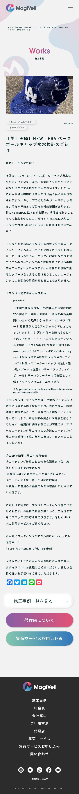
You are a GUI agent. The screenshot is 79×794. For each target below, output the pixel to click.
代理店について (39, 620)
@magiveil (18, 300)
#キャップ (26, 382)
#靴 (15, 369)
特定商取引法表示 (39, 778)
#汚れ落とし (60, 375)
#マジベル (55, 351)
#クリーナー (42, 375)
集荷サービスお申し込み (39, 638)
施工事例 (39, 700)
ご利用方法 (39, 723)
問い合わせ (39, 753)
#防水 (32, 357)
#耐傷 (24, 363)
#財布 (55, 382)
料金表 (39, 707)
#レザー (44, 369)
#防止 (61, 363)
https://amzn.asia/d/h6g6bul (29, 548)
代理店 (39, 730)
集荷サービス (39, 738)
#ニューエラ (42, 382)
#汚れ (52, 357)
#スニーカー (36, 363)
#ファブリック (60, 369)
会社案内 (39, 715)
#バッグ (51, 363)
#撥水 (24, 357)
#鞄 (68, 363)
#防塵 (34, 369)
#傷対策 (42, 357)
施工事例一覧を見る (33, 601)
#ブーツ (24, 369)
